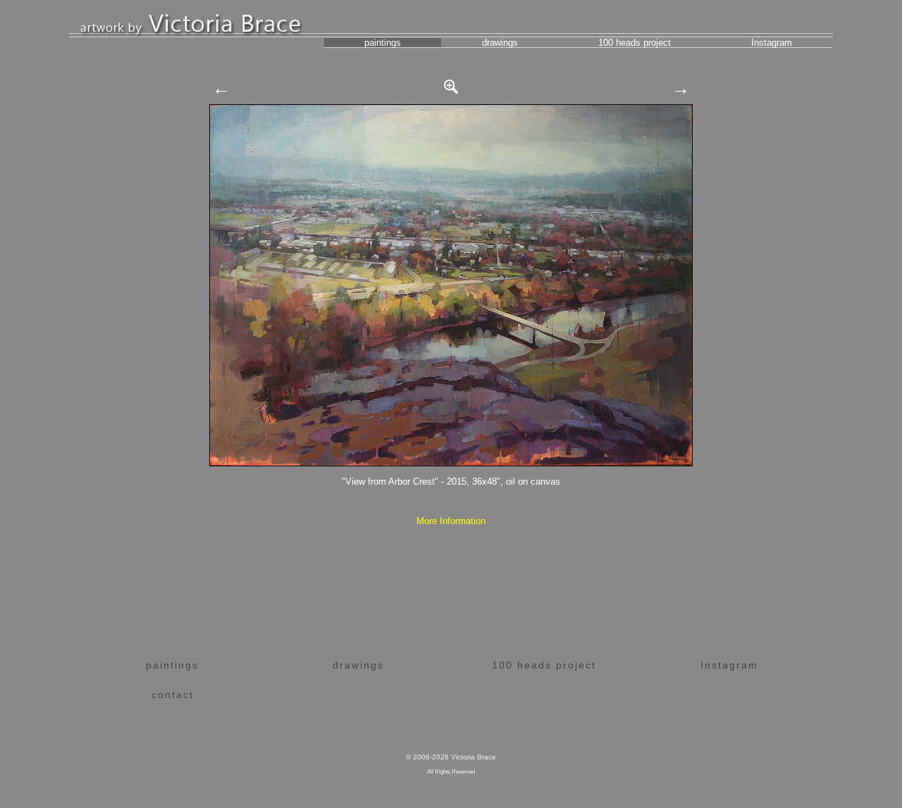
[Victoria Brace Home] (191, 22)
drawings (500, 42)
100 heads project (634, 42)
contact (173, 694)
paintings (382, 42)
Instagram (771, 42)
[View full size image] (451, 83)
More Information (451, 521)
